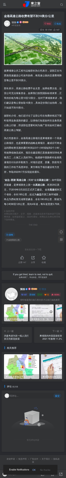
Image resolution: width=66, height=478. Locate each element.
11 (41, 294)
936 (33, 294)
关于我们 (46, 458)
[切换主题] (61, 232)
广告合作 (34, 458)
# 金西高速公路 (13, 239)
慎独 (14, 22)
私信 (59, 23)
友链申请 (11, 458)
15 (48, 294)
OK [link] (34, 469)
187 (25, 294)
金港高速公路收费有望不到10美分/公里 (29, 16)
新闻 (11, 234)
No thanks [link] (45, 469)
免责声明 (22, 458)
